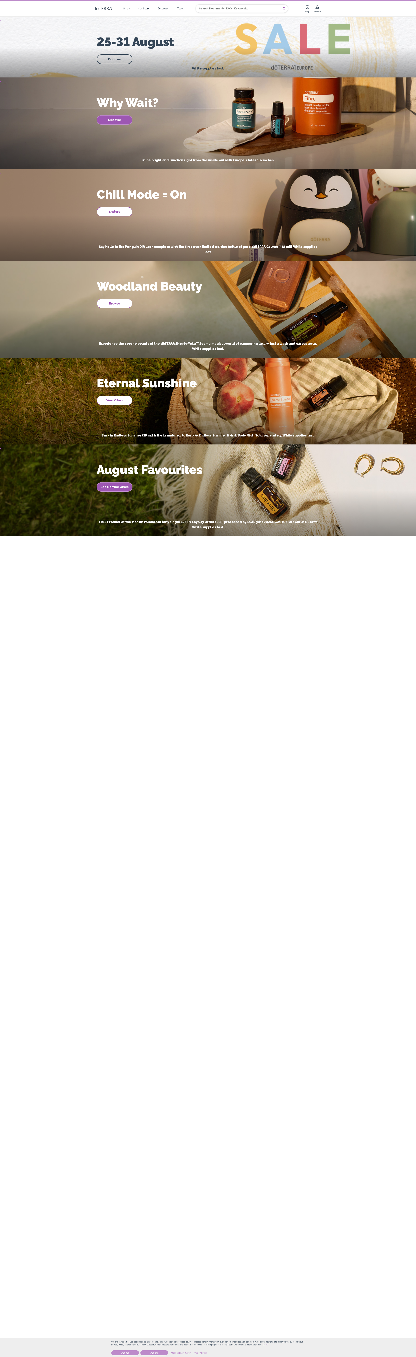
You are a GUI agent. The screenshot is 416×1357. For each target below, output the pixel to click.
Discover (163, 8)
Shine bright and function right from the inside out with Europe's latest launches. (208, 160)
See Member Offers (115, 487)
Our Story (144, 8)
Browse (114, 303)
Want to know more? (181, 1353)
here (265, 1345)
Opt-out (154, 1352)
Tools (180, 8)
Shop (126, 8)
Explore (114, 211)
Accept (125, 1352)
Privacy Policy (200, 1353)
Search (284, 8)
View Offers (114, 400)
